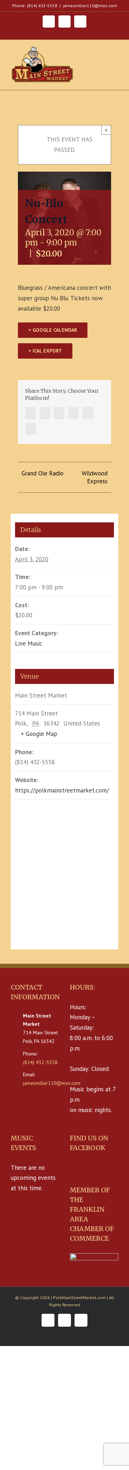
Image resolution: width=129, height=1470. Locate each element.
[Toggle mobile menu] (115, 52)
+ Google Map (39, 734)
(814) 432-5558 (40, 1062)
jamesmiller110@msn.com (90, 5)
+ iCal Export (45, 351)
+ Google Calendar (52, 330)
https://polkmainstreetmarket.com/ (62, 790)
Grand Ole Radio (42, 473)
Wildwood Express (95, 477)
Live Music (28, 643)
